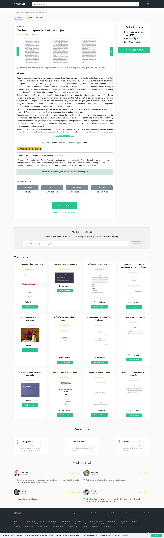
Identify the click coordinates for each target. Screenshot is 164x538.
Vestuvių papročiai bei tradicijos (35, 12)
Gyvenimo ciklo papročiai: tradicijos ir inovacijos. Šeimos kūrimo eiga (134, 267)
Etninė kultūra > (19, 12)
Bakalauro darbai (58, 526)
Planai (85, 526)
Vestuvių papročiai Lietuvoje (65, 372)
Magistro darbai (43, 526)
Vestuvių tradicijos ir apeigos (65, 264)
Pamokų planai (73, 526)
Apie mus (76, 513)
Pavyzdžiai (123, 521)
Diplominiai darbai (29, 521)
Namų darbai (111, 521)
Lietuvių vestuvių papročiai (133, 317)
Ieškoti (136, 244)
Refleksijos (95, 526)
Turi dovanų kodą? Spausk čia (64, 212)
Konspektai (66, 521)
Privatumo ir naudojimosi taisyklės (138, 513)
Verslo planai (29, 526)
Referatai (27, 192)
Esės (42, 521)
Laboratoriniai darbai (95, 521)
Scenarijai (107, 526)
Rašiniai (134, 521)
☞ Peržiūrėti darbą (73, 172)
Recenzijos (17, 524)
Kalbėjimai (17, 526)
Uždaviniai (56, 524)
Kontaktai (111, 513)
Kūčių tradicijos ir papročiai (99, 264)
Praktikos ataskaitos (98, 524)
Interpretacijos (53, 521)
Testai (37, 524)
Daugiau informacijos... (65, 136)
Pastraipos (125, 524)
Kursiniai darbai (79, 521)
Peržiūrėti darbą (64, 206)
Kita (76, 524)
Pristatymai (113, 524)
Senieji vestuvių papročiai (99, 372)
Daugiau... (125, 535)
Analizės (16, 521)
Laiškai (85, 524)
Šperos (28, 524)
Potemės (137, 524)
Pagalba (94, 513)
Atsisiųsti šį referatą (135, 50)
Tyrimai (46, 524)
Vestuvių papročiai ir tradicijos (30, 264)
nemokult (20, 4)
